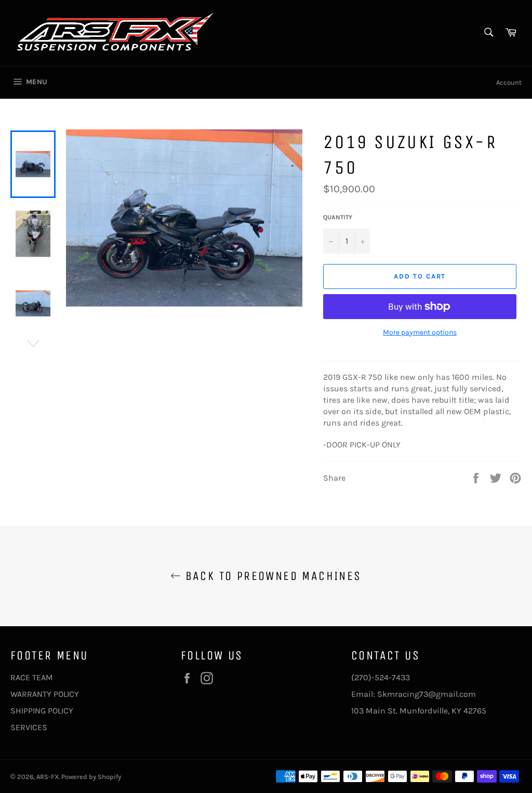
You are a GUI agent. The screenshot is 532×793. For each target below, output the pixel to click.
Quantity (337, 217)
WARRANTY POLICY (44, 694)
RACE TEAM (31, 677)
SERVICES (28, 727)
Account (509, 82)
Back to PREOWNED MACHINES (271, 576)
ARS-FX (47, 777)
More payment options (420, 332)
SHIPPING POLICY (41, 711)
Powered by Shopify (91, 777)
